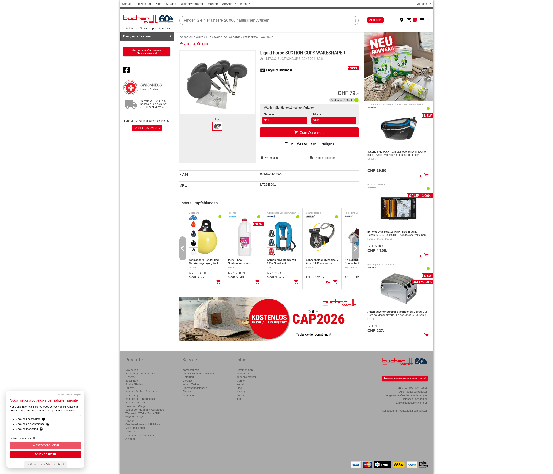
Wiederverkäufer (192, 3)
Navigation (131, 369)
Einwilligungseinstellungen (412, 402)
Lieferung (188, 377)
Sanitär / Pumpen (135, 402)
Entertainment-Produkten (140, 435)
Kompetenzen (191, 369)
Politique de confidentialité (23, 438)
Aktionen (130, 438)
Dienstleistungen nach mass (199, 373)
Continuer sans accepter (69, 395)
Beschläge (131, 380)
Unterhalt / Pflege (135, 406)
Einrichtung (132, 395)
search (354, 20)
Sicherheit (131, 377)
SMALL (318, 120)
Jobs (239, 398)
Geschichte (243, 373)
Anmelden (375, 19)
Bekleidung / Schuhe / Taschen (143, 373)
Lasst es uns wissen (147, 127)
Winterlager (132, 431)
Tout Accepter (45, 454)
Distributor (189, 395)
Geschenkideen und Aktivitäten (143, 424)
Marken (213, 3)
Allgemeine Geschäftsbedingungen (407, 395)
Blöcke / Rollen (134, 384)
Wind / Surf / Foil (134, 417)
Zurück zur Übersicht (193, 44)
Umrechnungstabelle (195, 388)
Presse (241, 395)
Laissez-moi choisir (45, 445)
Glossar (187, 391)
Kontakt (127, 3)
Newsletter (144, 3)
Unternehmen (245, 369)
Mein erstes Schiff (135, 427)
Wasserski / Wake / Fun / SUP (199, 37)
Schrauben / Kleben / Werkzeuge (144, 409)
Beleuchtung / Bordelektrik (140, 398)
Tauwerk (130, 388)
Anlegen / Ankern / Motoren (141, 391)
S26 (266, 120)
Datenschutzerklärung (415, 399)
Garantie (188, 380)
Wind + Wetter (191, 384)
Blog (159, 3)
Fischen (130, 420)
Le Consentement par (45, 464)
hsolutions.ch (420, 410)
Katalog (171, 3)
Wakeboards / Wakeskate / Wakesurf (248, 37)
